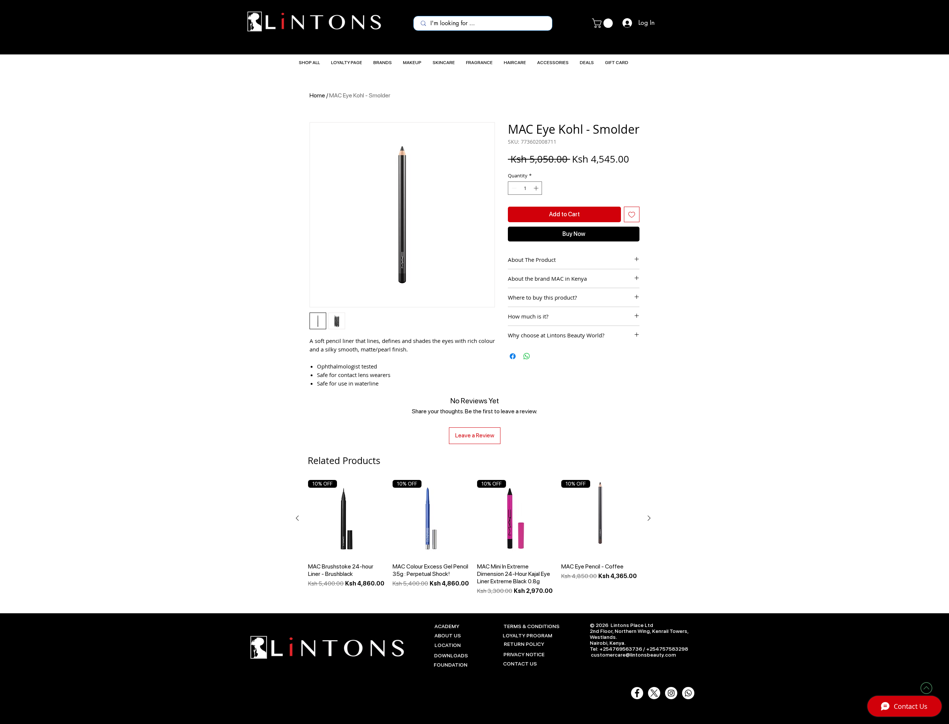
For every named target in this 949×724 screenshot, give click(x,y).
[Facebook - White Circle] (637, 693)
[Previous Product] (297, 518)
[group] (473, 538)
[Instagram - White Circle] (671, 693)
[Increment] (536, 188)
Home (317, 95)
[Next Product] (649, 518)
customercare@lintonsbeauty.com (633, 655)
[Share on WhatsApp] (526, 356)
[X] (654, 693)
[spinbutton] (525, 188)
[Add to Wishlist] (631, 214)
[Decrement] (513, 188)
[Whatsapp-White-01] (688, 693)
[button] (603, 23)
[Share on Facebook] (512, 356)
